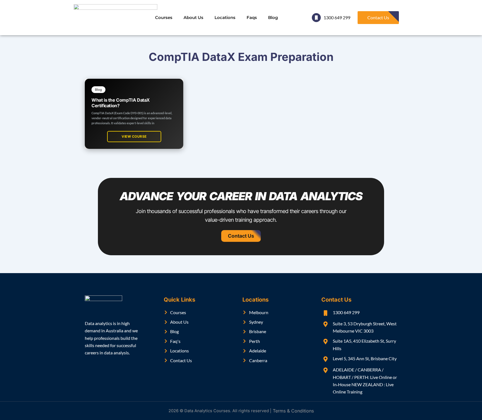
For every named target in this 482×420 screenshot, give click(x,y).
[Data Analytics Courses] (115, 17)
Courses (163, 17)
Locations (225, 17)
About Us (193, 17)
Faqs (252, 17)
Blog (273, 17)
